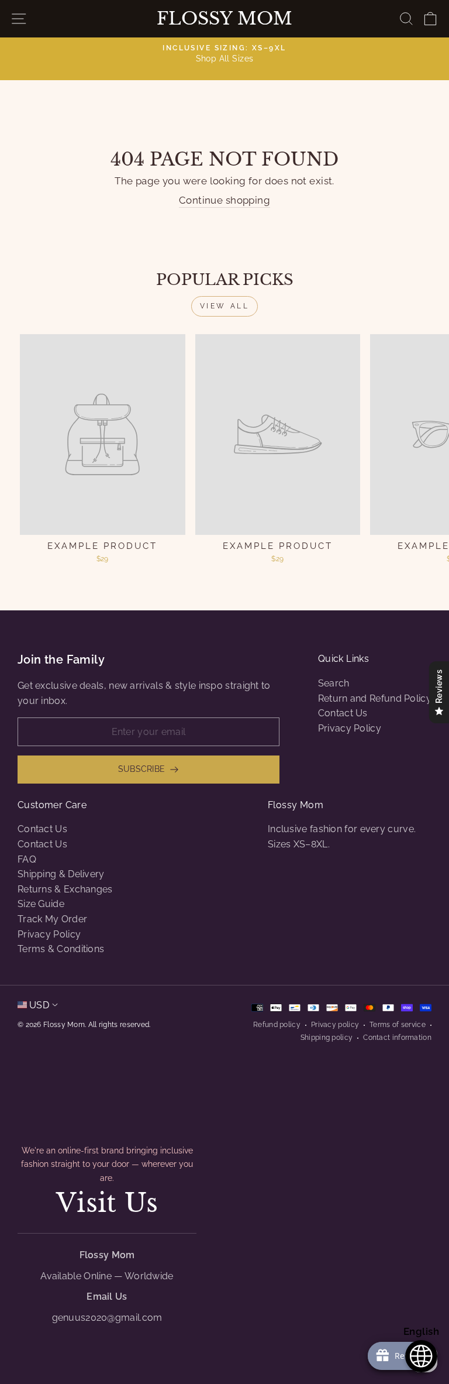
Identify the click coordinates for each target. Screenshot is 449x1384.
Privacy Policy (349, 728)
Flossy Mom (224, 19)
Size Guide (41, 903)
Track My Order (52, 919)
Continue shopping (224, 200)
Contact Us (343, 713)
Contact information (397, 1037)
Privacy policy (335, 1025)
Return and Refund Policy (374, 698)
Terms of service (397, 1025)
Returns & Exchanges (65, 889)
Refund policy (277, 1025)
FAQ (27, 859)
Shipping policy (327, 1037)
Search (334, 683)
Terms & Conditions (61, 948)
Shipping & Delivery (61, 874)
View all (225, 306)
